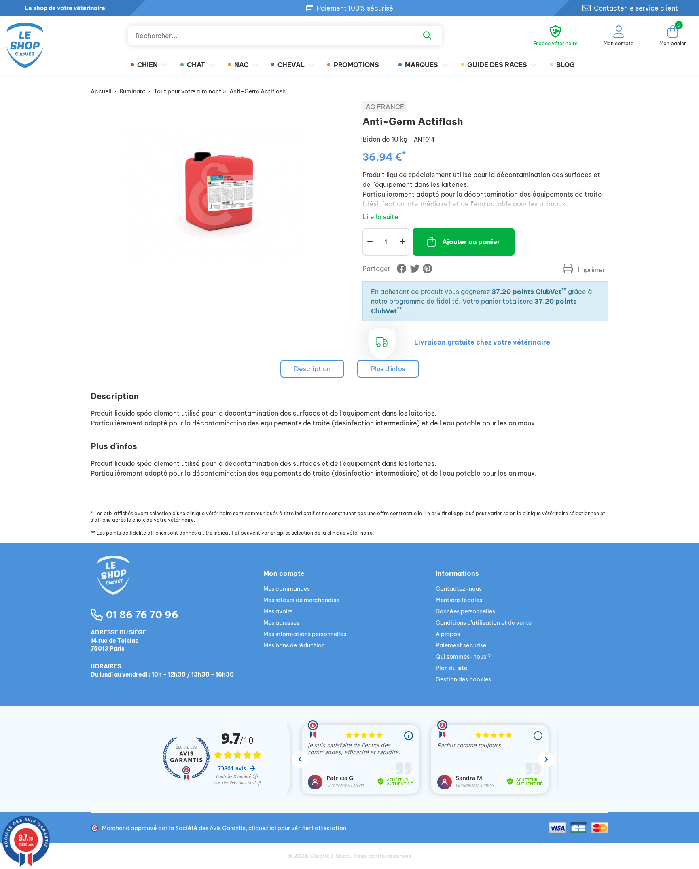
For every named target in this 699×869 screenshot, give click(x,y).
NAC (241, 65)
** (563, 290)
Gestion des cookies (463, 679)
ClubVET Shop (330, 856)
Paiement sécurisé (461, 645)
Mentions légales (459, 600)
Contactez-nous (459, 588)
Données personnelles (465, 611)
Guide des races (497, 65)
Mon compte (284, 573)
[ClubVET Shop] (177, 585)
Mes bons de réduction (294, 645)
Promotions (356, 65)
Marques (421, 65)
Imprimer (590, 270)
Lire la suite (380, 217)
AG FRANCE (385, 107)
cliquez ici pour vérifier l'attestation (297, 828)
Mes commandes (286, 588)
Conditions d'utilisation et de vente (484, 622)
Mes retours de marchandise (301, 600)
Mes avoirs (277, 611)
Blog (565, 65)
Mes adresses (281, 622)
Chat (196, 65)
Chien (147, 65)
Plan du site (451, 668)
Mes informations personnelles (304, 634)
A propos (448, 634)
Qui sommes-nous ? (463, 656)
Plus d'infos (388, 369)
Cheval (291, 65)
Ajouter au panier (471, 242)
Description (312, 369)
